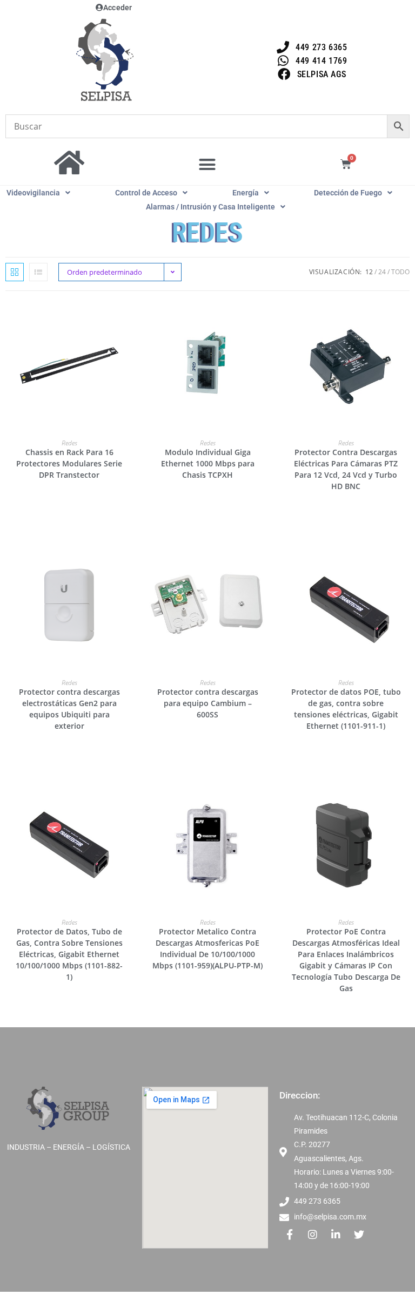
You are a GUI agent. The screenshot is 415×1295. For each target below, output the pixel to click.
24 (382, 271)
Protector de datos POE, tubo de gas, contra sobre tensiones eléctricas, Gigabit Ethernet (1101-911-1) (346, 709)
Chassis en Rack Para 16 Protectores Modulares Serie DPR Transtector (69, 463)
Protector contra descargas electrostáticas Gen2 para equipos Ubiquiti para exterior (69, 709)
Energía (245, 192)
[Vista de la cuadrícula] (14, 272)
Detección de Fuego (348, 192)
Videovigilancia (33, 192)
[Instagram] (313, 1234)
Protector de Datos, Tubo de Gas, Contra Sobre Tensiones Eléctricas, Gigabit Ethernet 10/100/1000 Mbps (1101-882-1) (69, 954)
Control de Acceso (146, 192)
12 (369, 271)
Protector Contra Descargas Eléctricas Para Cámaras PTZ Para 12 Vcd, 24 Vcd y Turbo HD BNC (346, 469)
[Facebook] (289, 1234)
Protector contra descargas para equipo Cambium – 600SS (207, 703)
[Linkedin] (336, 1234)
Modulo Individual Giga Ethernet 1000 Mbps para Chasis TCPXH (208, 463)
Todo (400, 271)
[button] (207, 164)
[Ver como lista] (38, 272)
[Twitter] (359, 1234)
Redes (69, 443)
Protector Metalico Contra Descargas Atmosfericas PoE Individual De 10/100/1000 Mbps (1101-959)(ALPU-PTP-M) (207, 948)
